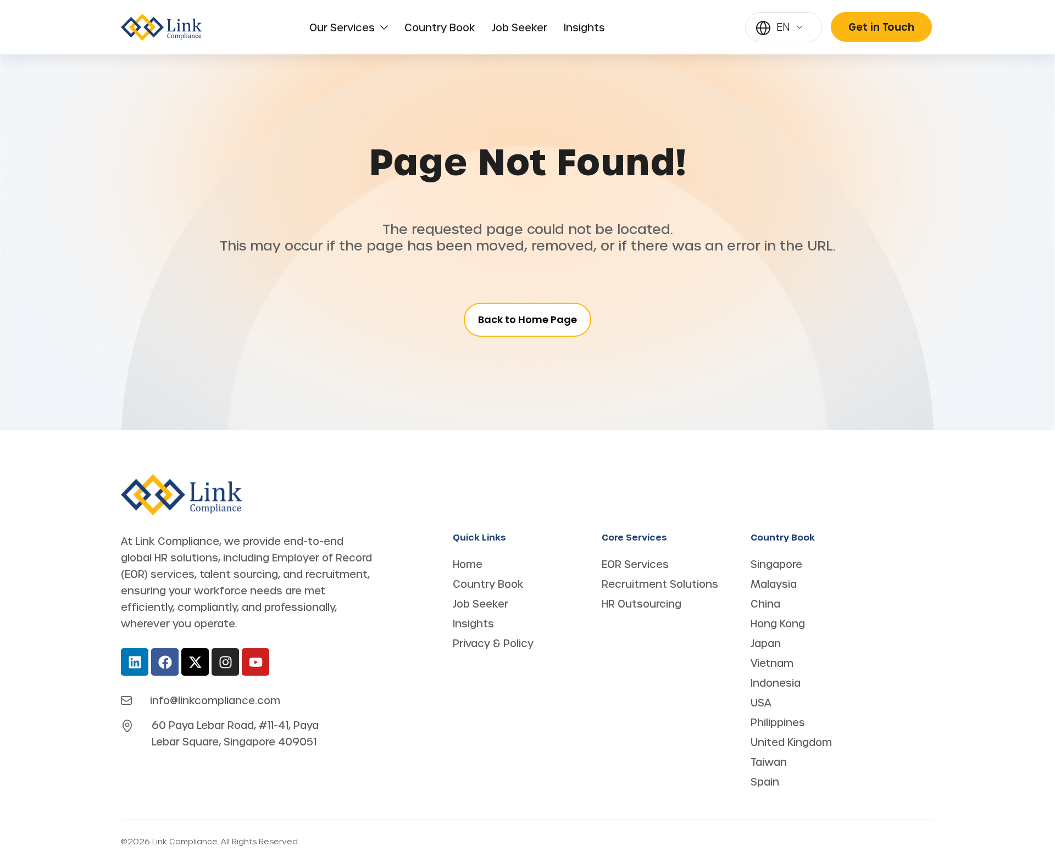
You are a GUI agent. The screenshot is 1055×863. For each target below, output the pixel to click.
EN (783, 26)
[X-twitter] (195, 662)
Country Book (439, 27)
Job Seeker (519, 27)
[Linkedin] (134, 662)
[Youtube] (255, 662)
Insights (584, 27)
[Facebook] (165, 662)
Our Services (342, 27)
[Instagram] (225, 662)
